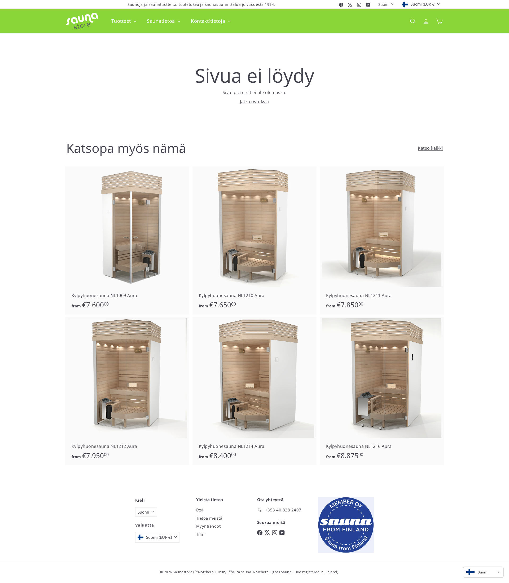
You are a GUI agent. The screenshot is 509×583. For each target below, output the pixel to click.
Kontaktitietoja (209, 21)
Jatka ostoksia (254, 101)
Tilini (201, 534)
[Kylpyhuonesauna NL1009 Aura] (127, 240)
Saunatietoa (161, 21)
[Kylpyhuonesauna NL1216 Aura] (382, 391)
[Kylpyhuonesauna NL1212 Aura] (127, 391)
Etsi (199, 510)
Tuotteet (121, 21)
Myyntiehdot (208, 526)
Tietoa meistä (209, 518)
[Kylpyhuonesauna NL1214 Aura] (254, 391)
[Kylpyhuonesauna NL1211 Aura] (382, 240)
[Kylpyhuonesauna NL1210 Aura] (254, 240)
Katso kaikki (430, 148)
